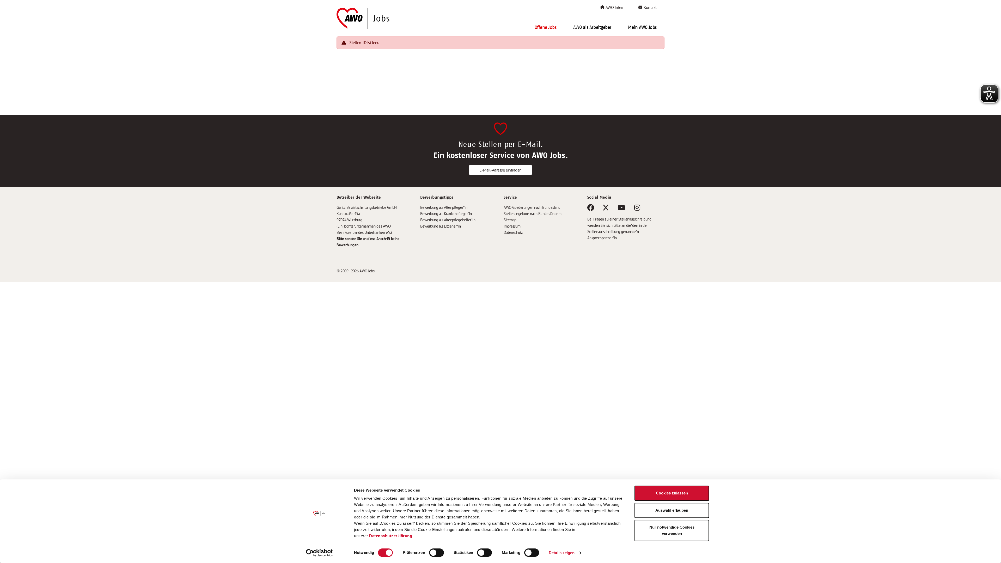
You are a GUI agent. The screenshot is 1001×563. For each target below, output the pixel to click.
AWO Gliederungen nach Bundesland (532, 207)
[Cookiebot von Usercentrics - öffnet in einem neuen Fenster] (319, 553)
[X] (605, 208)
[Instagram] (637, 208)
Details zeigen (562, 552)
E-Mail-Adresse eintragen (500, 170)
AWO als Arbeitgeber (592, 27)
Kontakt (650, 7)
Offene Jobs (546, 27)
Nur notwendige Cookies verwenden (671, 530)
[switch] (436, 552)
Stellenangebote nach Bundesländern (532, 213)
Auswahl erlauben (671, 510)
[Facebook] (590, 208)
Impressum (512, 226)
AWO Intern (615, 7)
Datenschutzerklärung (390, 536)
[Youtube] (621, 208)
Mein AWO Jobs (642, 27)
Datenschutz (513, 232)
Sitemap (510, 219)
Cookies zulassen (672, 493)
